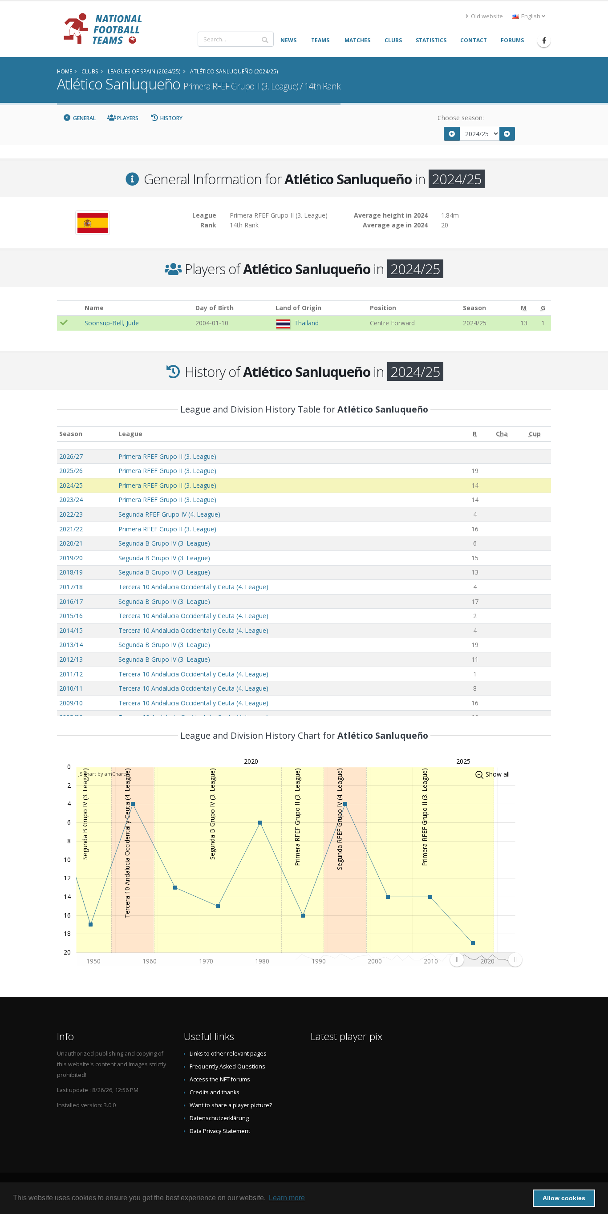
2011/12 (71, 674)
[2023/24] (452, 134)
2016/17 (71, 601)
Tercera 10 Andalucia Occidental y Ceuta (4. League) (193, 587)
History (170, 118)
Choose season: (461, 117)
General (84, 118)
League (130, 433)
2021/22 (71, 529)
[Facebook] (544, 40)
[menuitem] (486, 959)
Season (70, 433)
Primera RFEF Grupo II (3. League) (167, 456)
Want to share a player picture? (231, 1105)
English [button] (531, 16)
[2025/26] (507, 134)
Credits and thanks (214, 1092)
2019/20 (71, 558)
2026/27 (71, 456)
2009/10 (71, 703)
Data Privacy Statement (220, 1131)
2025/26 (71, 470)
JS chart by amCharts (102, 773)
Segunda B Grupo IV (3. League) (164, 543)
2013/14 (71, 644)
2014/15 (71, 630)
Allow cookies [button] (564, 1198)
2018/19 (71, 572)
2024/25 (71, 485)
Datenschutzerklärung (219, 1118)
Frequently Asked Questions (227, 1066)
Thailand (306, 323)
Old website (486, 16)
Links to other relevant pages (228, 1053)
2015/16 (71, 615)
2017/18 (71, 587)
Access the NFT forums (220, 1079)
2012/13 (71, 659)
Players (127, 118)
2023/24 (71, 499)
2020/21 (71, 543)
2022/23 (71, 514)
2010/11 (71, 688)
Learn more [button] (287, 1198)
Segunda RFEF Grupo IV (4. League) (169, 514)
